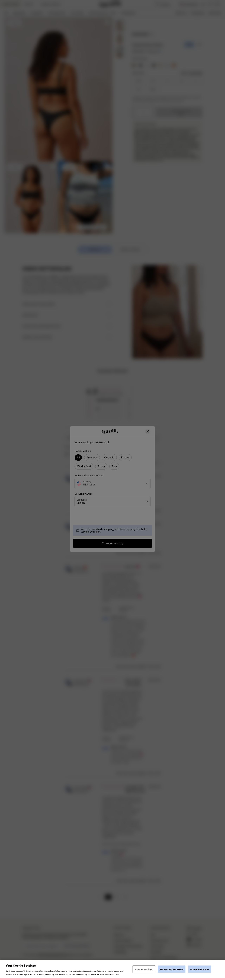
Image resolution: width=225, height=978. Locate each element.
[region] (112, 969)
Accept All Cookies (199, 969)
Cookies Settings (144, 969)
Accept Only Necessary (172, 969)
